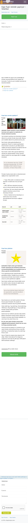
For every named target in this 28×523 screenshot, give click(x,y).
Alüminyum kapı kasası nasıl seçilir (8, 476)
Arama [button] (3, 23)
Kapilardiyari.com (6, 12)
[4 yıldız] (6, 349)
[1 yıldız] (2, 349)
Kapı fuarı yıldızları (8, 90)
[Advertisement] (15, 43)
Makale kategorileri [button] (6, 27)
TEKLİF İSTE (14, 354)
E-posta (4, 490)
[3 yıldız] (4, 349)
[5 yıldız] (7, 349)
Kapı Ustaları (13, 517)
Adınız (3, 485)
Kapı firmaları (14, 12)
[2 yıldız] (3, 349)
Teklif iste (14, 17)
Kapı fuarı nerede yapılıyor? (11, 88)
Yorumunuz (5, 496)
